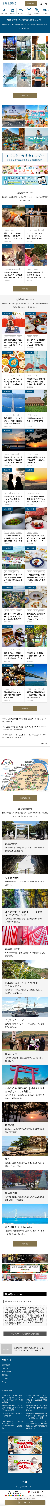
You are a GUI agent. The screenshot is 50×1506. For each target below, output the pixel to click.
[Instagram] (23, 1482)
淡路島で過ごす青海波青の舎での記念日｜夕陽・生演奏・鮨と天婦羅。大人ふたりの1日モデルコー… (36, 384)
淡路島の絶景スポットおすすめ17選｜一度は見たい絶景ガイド (36, 460)
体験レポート (6, 1372)
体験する (13, 230)
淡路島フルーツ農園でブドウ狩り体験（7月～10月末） (36, 655)
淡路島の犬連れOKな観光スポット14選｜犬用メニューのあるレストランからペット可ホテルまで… (13, 345)
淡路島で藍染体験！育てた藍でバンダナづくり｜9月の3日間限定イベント (36, 275)
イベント (7, 207)
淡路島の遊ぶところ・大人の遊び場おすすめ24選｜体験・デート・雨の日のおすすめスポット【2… (13, 463)
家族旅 (7, 230)
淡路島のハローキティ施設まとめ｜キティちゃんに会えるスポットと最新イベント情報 (36, 1416)
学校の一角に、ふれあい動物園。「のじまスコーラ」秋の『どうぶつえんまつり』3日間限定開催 (12, 1399)
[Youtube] (26, 1482)
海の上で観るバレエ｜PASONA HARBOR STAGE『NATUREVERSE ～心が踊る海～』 (12, 1425)
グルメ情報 (45, 13)
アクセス (5, 1378)
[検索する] (40, 3)
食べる (41, 230)
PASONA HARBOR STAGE (12, 269)
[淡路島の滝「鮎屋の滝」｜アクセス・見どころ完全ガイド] (25, 893)
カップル (7, 493)
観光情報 (20, 13)
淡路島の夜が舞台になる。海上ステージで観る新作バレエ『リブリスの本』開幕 (12, 1408)
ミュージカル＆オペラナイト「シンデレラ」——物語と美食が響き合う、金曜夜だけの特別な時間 (36, 1399)
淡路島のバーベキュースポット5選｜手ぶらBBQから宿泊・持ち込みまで (13, 577)
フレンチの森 (14, 454)
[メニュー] (46, 3)
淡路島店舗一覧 (25, 798)
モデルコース (37, 13)
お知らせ (44, 743)
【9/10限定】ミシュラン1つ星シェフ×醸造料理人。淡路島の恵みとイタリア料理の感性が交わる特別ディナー (36, 1425)
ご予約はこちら (26, 1502)
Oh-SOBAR (31, 493)
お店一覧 (12, 13)
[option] (25, 1349)
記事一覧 (25, 289)
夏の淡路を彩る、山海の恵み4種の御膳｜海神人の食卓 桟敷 (13, 694)
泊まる (19, 336)
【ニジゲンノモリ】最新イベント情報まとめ (12, 1415)
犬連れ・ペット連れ (10, 336)
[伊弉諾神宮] (25, 830)
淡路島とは (4, 13)
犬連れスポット (29, 13)
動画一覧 (25, 95)
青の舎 (18, 650)
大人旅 (29, 230)
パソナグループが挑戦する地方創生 (25, 1334)
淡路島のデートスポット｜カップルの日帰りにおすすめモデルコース (13, 499)
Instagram (5, 1382)
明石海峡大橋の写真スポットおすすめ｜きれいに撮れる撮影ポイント (36, 694)
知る (35, 689)
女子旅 (29, 689)
